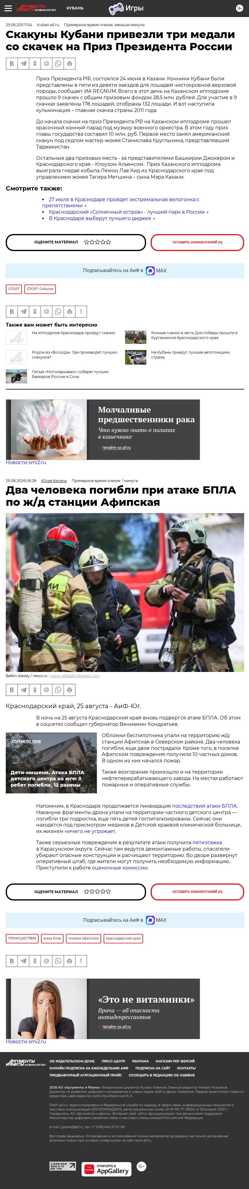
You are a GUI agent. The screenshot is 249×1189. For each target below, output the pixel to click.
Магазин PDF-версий (175, 1061)
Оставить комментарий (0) (197, 242)
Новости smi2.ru (26, 462)
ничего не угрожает (90, 831)
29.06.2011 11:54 (19, 25)
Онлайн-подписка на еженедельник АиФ (88, 1068)
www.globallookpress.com (75, 675)
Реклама (140, 1061)
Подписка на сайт (152, 1068)
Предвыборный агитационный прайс (85, 1075)
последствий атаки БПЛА (204, 806)
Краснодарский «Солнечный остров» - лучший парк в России (127, 212)
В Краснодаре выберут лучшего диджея (100, 218)
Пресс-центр (113, 1061)
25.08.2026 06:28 (21, 480)
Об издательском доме (72, 1061)
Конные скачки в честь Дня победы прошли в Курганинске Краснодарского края (194, 335)
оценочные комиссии (120, 868)
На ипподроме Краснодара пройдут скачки (73, 332)
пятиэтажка (207, 842)
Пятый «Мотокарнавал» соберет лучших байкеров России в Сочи (70, 374)
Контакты (186, 1068)
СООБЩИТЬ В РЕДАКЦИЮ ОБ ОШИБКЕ (162, 1075)
